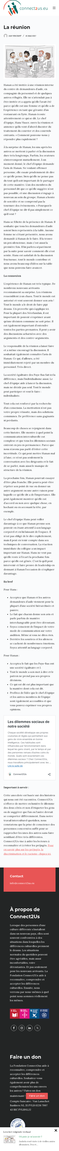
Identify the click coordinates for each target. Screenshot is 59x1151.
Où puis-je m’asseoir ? (30, 1136)
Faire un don (37, 1095)
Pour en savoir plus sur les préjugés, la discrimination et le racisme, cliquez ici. (29, 849)
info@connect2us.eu (22, 883)
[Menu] (54, 7)
